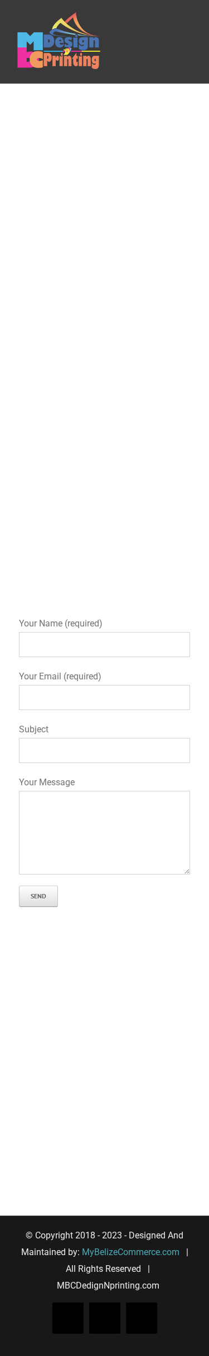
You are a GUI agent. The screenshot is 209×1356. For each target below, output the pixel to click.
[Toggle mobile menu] (187, 18)
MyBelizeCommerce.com (130, 1252)
